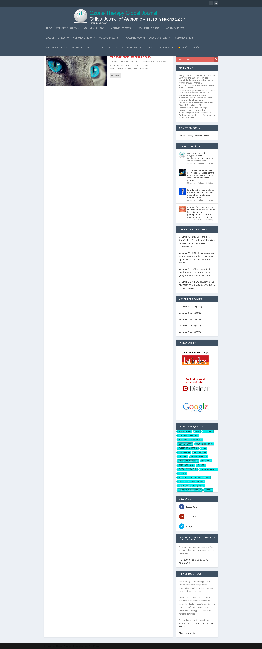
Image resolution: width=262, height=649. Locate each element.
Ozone (182, 473)
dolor (201, 465)
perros (209, 490)
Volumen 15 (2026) (66, 28)
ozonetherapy (185, 444)
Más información (187, 633)
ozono (206, 460)
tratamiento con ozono (190, 440)
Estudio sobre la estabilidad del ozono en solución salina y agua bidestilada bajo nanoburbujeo (200, 194)
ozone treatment (208, 469)
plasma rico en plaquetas (191, 485)
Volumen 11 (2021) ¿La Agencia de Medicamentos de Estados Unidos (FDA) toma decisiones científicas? (195, 272)
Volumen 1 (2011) (131, 47)
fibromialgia (184, 452)
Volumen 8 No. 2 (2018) (190, 313)
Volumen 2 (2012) (104, 47)
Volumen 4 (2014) (55, 47)
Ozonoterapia (187, 469)
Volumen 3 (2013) (81, 47)
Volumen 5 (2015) (184, 38)
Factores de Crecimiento (190, 490)
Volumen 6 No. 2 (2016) (190, 319)
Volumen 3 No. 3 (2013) (190, 332)
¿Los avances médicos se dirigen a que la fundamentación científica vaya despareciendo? (200, 157)
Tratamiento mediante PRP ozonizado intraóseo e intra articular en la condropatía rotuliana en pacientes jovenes (200, 175)
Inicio (49, 28)
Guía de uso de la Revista (159, 47)
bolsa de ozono (186, 465)
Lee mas (115, 75)
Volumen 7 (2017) (135, 38)
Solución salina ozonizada (194, 477)
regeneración (185, 431)
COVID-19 (208, 431)
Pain (197, 431)
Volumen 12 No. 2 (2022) (190, 306)
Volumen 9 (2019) (82, 38)
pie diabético (200, 452)
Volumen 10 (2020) (56, 38)
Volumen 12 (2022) (149, 28)
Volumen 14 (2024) (94, 28)
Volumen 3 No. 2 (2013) (190, 325)
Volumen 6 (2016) (158, 38)
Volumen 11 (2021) (176, 28)
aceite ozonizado (188, 448)
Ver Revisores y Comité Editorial (194, 135)
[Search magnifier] (216, 59)
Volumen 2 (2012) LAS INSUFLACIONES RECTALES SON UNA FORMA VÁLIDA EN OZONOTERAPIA (197, 285)
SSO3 (204, 448)
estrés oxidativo (199, 456)
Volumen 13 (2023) (121, 28)
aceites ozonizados (188, 435)
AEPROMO (125, 61)
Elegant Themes (63, 646)
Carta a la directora (188, 461)
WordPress (94, 646)
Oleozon (183, 456)
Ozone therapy (204, 443)
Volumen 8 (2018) (109, 38)
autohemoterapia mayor (191, 481)
